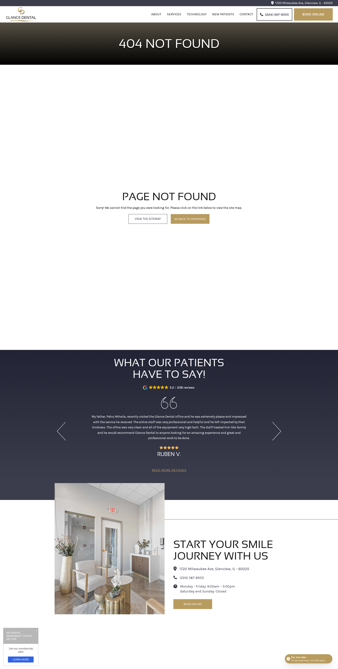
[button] (169, 387)
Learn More (21, 659)
